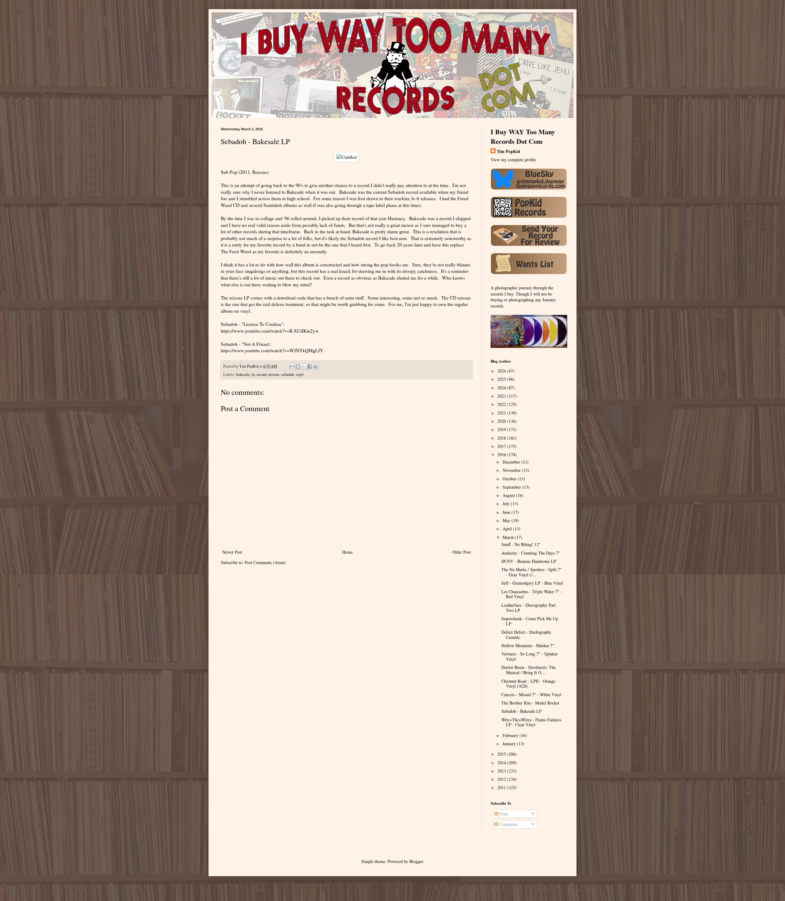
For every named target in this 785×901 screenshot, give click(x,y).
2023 (502, 396)
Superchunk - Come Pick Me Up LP (529, 621)
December (512, 462)
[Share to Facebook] (310, 367)
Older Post (461, 552)
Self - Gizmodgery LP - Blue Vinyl (532, 583)
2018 (502, 438)
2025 (502, 379)
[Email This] (292, 367)
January (510, 743)
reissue (273, 374)
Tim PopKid (508, 151)
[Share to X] (304, 367)
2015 (502, 754)
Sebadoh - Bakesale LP (521, 711)
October (510, 479)
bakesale (243, 374)
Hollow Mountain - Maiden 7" (527, 645)
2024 (502, 388)
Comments (508, 824)
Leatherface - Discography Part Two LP (528, 607)
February (511, 735)
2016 (502, 454)
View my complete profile (513, 159)
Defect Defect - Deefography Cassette (526, 634)
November (512, 470)
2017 (502, 446)
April (508, 529)
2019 (502, 429)
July (507, 503)
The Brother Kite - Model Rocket (530, 703)
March (509, 537)
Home (347, 552)
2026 (502, 371)
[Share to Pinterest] (315, 367)
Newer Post (232, 552)
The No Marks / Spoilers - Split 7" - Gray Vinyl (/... (531, 572)
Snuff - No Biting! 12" (521, 544)
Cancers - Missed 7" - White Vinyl (531, 694)
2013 (502, 771)
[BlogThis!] (298, 367)
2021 (502, 413)
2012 (502, 779)
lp (253, 374)
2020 (502, 421)
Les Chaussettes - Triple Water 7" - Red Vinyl (531, 594)
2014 (502, 762)
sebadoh (287, 374)
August (509, 495)
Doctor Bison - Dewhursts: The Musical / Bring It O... (528, 669)
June (507, 512)
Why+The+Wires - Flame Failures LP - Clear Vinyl (531, 722)
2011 (502, 787)
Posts (503, 814)
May (507, 520)
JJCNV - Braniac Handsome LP (528, 561)
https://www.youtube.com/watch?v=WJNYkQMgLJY (272, 350)
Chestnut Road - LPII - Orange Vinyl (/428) (528, 683)
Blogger (416, 861)
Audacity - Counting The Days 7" (530, 553)
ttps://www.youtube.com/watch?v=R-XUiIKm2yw (271, 331)
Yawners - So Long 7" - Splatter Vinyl (529, 656)
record (261, 374)
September (512, 487)
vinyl (300, 374)
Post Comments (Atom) (265, 562)
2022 (502, 404)
